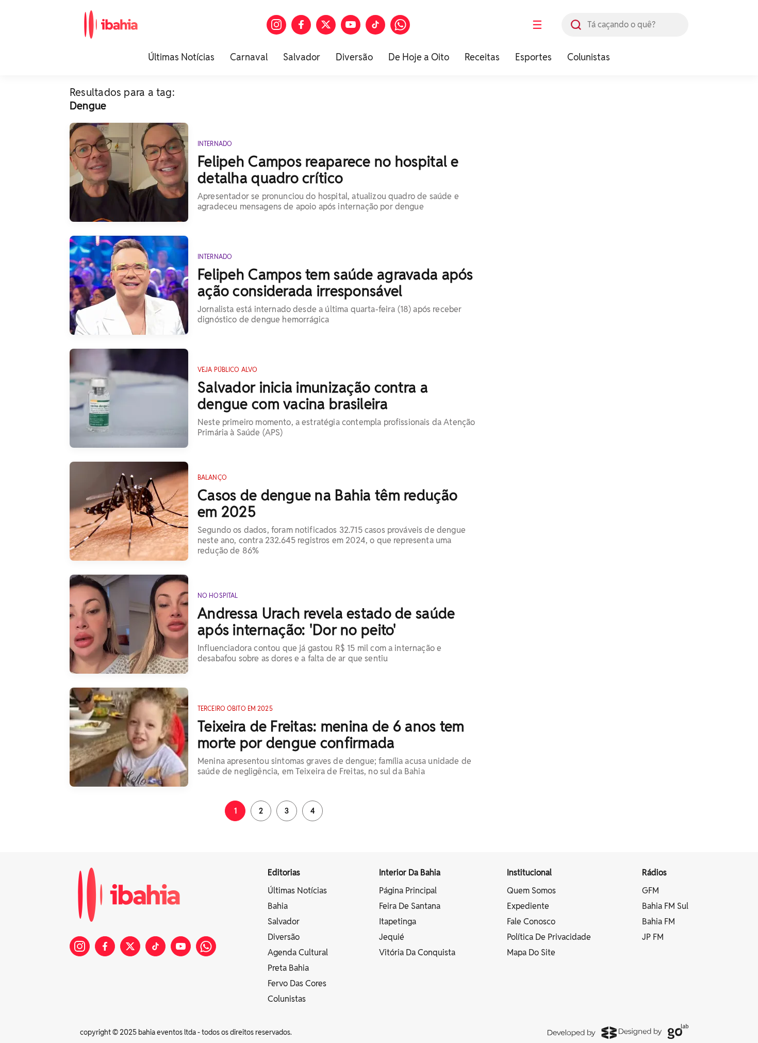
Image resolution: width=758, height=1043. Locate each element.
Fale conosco (531, 921)
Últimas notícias (297, 890)
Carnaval (249, 57)
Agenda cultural (298, 952)
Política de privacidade (549, 937)
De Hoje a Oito (418, 57)
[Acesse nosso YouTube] (350, 25)
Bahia (278, 906)
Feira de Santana (409, 906)
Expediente (528, 906)
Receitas (482, 57)
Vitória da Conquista (417, 952)
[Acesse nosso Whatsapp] (400, 25)
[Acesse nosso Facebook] (301, 25)
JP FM (653, 937)
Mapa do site (531, 952)
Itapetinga (397, 921)
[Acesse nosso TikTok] (375, 25)
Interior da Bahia (409, 872)
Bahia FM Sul (665, 906)
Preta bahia (288, 968)
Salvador (301, 57)
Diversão (354, 57)
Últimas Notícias (181, 57)
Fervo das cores (297, 983)
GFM (650, 890)
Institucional (529, 872)
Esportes (533, 57)
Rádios (654, 872)
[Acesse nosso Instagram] (276, 25)
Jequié (391, 937)
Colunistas (588, 57)
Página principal (408, 890)
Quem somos (531, 890)
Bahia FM (658, 921)
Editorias (284, 872)
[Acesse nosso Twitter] (326, 25)
